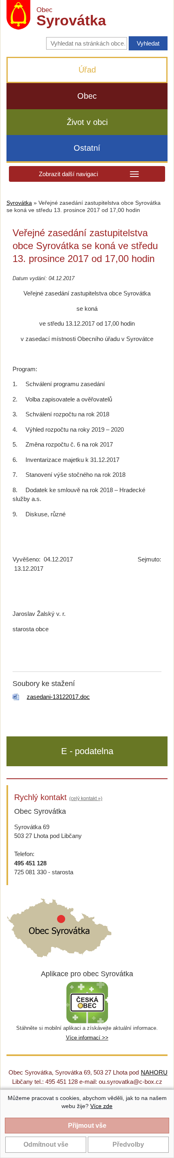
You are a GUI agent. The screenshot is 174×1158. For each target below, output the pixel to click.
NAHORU (154, 1072)
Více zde (101, 1106)
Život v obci (87, 122)
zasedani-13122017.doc (58, 696)
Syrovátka (19, 203)
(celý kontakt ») (85, 798)
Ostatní (87, 147)
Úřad (87, 69)
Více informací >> (87, 1038)
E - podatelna (87, 751)
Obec (87, 95)
